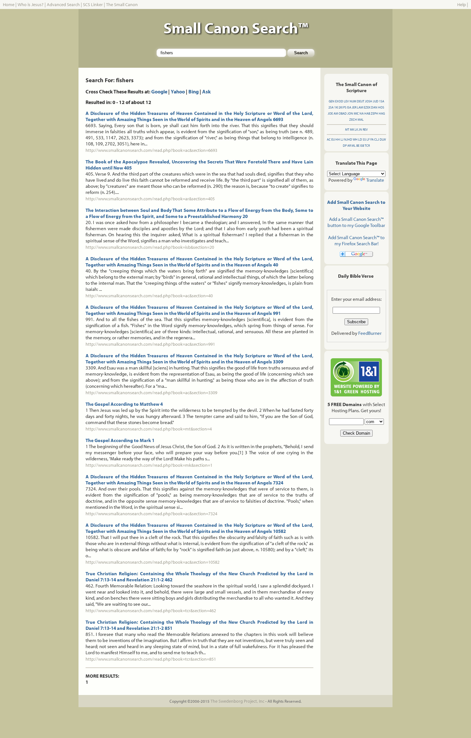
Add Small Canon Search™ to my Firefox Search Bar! (356, 240)
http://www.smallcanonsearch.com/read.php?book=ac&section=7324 (151, 514)
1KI (336, 107)
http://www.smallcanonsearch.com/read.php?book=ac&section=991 (150, 344)
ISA (349, 107)
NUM (353, 101)
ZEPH (374, 113)
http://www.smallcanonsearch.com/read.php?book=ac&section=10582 (152, 562)
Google (159, 91)
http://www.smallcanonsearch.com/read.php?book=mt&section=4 (149, 429)
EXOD (339, 101)
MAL (361, 119)
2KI (341, 107)
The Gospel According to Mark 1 (120, 440)
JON (350, 113)
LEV (346, 101)
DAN (374, 107)
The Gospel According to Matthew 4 (124, 404)
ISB (362, 145)
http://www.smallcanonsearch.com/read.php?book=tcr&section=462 (151, 610)
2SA (331, 107)
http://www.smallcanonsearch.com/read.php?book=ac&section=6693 (151, 150)
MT (347, 129)
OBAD (343, 113)
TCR (367, 145)
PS (344, 107)
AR (349, 145)
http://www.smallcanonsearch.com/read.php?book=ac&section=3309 (151, 392)
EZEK (367, 107)
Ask (206, 91)
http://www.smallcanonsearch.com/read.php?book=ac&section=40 (149, 296)
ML (353, 145)
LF (368, 139)
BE (357, 145)
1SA (381, 101)
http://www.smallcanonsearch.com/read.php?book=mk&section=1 (149, 465)
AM (336, 113)
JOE (330, 113)
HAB (367, 113)
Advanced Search (63, 4)
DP (345, 145)
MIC (356, 113)
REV (365, 129)
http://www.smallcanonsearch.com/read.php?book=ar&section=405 (150, 199)
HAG (382, 113)
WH (355, 139)
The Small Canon (122, 4)
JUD (375, 101)
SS (364, 139)
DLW (383, 139)
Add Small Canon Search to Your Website (356, 205)
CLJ (376, 139)
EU (333, 139)
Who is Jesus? (31, 4)
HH (337, 139)
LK (356, 129)
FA (372, 139)
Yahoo (178, 91)
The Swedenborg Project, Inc (237, 701)
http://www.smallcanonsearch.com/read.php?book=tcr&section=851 (151, 659)
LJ (342, 139)
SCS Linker (93, 4)
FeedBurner (370, 333)
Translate (375, 180)
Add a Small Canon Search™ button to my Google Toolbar (356, 222)
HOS (381, 107)
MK (352, 129)
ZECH (353, 119)
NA (361, 113)
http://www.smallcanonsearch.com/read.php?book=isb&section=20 (150, 247)
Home (8, 4)
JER (354, 107)
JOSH (368, 101)
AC (329, 139)
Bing (193, 91)
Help (461, 4)
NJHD (348, 139)
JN (360, 129)
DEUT (360, 101)
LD (360, 139)
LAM (360, 107)
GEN (332, 101)
